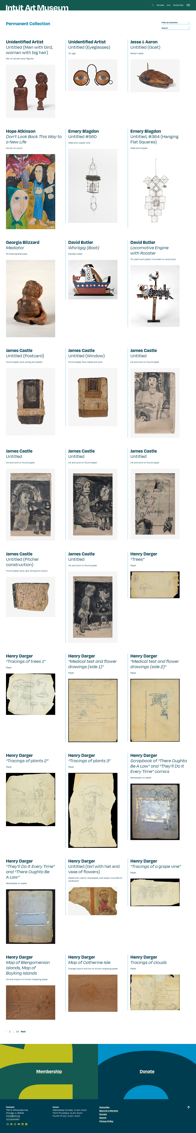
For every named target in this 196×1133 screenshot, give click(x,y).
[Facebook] (11, 1124)
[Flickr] (26, 1124)
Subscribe (178, 5)
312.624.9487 (13, 1119)
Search (102, 1117)
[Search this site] (153, 5)
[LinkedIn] (22, 1124)
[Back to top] (188, 1116)
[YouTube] (19, 1124)
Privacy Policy (106, 1121)
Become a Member (108, 1111)
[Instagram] (7, 1124)
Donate (160, 5)
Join (169, 5)
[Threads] (15, 1124)
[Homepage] (37, 8)
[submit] (189, 28)
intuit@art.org (13, 1116)
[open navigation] (188, 5)
